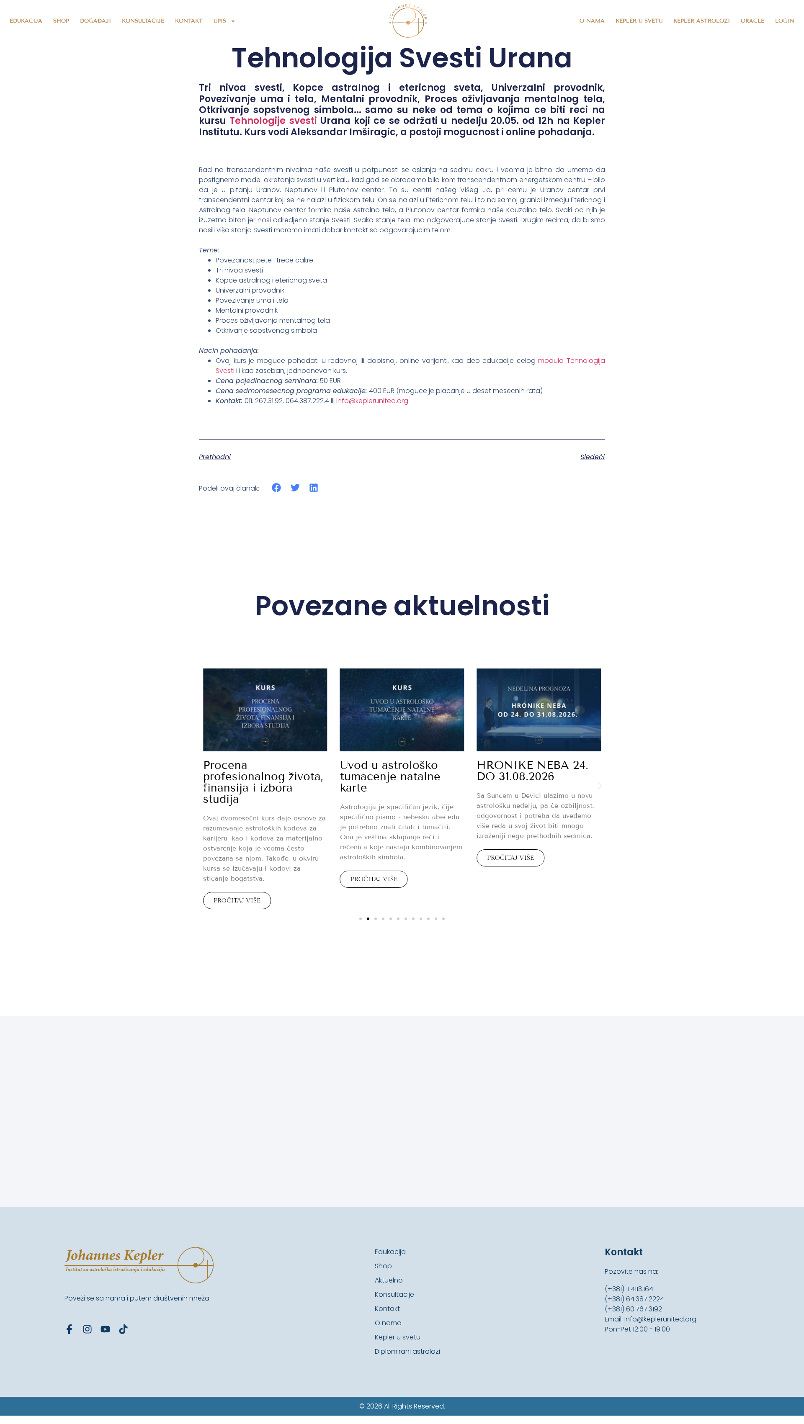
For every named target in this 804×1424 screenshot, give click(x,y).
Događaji (95, 21)
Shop (61, 21)
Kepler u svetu (639, 21)
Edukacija (26, 21)
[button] (276, 488)
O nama (592, 21)
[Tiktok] (123, 1329)
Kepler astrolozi (701, 21)
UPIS (220, 21)
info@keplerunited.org (372, 401)
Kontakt (189, 21)
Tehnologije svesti (273, 120)
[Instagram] (87, 1329)
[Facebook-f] (69, 1329)
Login (784, 21)
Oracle (752, 21)
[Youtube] (105, 1329)
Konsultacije (143, 21)
